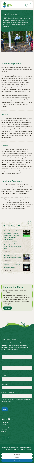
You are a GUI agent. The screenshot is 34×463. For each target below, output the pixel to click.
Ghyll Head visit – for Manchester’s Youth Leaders (12, 257)
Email (3, 376)
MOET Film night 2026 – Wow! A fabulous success (13, 266)
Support (4, 431)
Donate (7, 308)
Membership (5, 422)
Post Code (4, 384)
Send (4, 409)
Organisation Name (7, 392)
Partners (4, 429)
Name (3, 354)
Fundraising (5, 427)
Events (3, 425)
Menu (28, 5)
